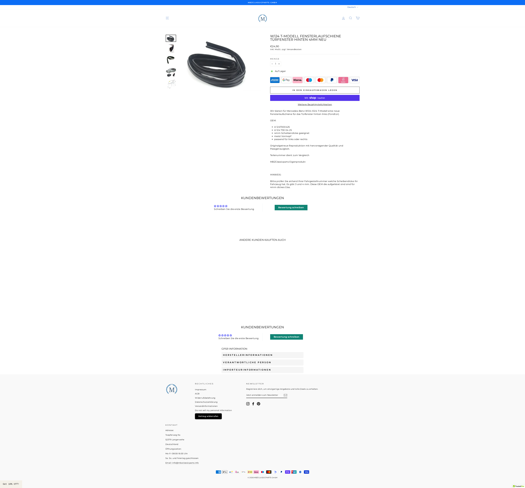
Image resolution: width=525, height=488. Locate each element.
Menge (275, 59)
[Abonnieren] (285, 395)
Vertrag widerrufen (208, 416)
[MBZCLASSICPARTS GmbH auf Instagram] (248, 403)
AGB (197, 394)
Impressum (200, 389)
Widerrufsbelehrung (205, 398)
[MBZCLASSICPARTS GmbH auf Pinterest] (258, 403)
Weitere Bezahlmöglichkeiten (315, 104)
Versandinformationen (206, 406)
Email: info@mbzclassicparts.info (182, 463)
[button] (11, 484)
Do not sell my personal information (213, 410)
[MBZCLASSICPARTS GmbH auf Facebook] (253, 403)
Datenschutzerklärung (206, 402)
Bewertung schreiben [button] (291, 207)
